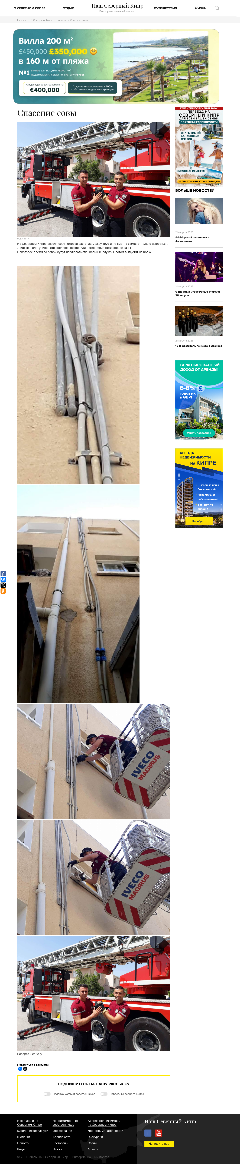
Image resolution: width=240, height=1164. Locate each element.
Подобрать (199, 521)
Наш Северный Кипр (117, 7)
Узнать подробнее (199, 433)
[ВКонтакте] (20, 1069)
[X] (25, 1069)
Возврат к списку (29, 1054)
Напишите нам (159, 1144)
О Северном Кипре (29, 8)
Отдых (68, 8)
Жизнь (200, 8)
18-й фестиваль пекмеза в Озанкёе (198, 346)
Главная (22, 20)
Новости (61, 20)
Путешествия (165, 8)
